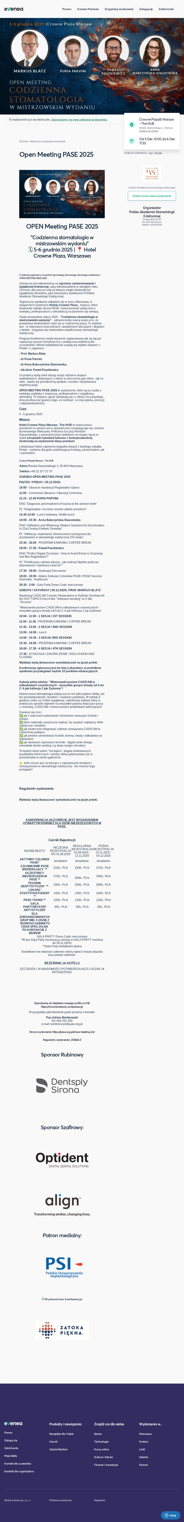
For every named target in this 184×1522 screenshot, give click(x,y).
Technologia (101, 1441)
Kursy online (101, 1449)
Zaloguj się (146, 9)
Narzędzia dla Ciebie (61, 1434)
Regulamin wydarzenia (36, 788)
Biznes (98, 1434)
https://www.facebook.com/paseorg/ (62, 1006)
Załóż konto (166, 9)
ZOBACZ (76, 1040)
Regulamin (99, 1500)
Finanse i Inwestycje (106, 1465)
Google (158, 153)
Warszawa (145, 1434)
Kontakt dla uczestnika (17, 1463)
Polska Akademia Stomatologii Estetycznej (151, 214)
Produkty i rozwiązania (65, 1424)
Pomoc (67, 9)
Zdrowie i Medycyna (30, 141)
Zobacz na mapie (148, 131)
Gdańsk (143, 1457)
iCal (151, 153)
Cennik (53, 1441)
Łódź (142, 1449)
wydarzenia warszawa (53, 141)
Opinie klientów (58, 1449)
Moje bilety (10, 1456)
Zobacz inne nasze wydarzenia (151, 196)
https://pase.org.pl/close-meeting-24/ (73, 1032)
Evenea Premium (88, 9)
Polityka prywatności (60, 1500)
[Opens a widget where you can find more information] (170, 1515)
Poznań (143, 1465)
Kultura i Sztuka (103, 1457)
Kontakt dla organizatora (19, 1471)
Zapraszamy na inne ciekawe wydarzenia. (79, 119)
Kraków (143, 1441)
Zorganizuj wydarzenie (119, 9)
